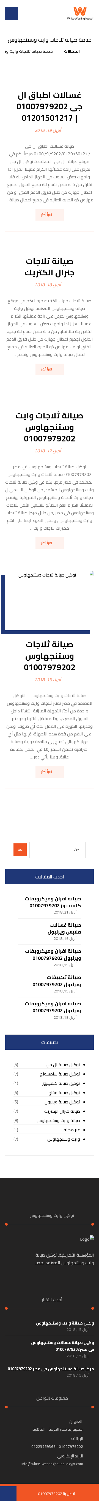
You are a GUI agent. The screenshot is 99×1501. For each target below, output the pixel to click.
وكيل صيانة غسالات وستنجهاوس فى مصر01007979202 (62, 1346)
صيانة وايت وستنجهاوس (58, 1121)
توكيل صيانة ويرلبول (62, 1102)
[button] (11, 13)
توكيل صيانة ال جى (63, 1065)
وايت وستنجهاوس (63, 1139)
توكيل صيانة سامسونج (60, 1074)
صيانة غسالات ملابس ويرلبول (64, 928)
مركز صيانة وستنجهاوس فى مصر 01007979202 (51, 1369)
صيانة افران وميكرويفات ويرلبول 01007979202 (53, 954)
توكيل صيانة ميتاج (64, 1093)
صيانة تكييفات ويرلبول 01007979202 (56, 981)
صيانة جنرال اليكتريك (62, 1111)
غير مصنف (71, 1130)
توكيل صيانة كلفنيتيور (61, 1083)
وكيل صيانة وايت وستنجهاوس (65, 1323)
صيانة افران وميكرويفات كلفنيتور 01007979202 (53, 902)
